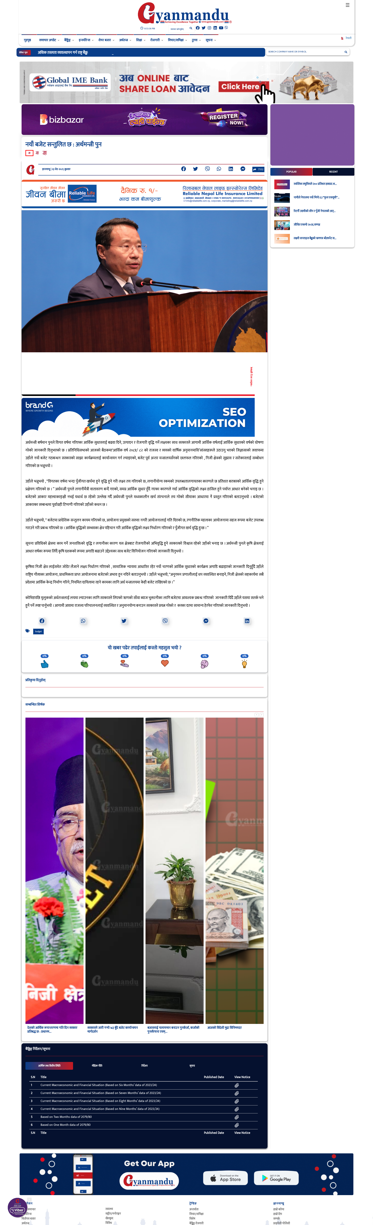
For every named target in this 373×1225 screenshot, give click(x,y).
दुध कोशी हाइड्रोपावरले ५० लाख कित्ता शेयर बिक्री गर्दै (73, 52)
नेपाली (348, 38)
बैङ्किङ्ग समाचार (29, 1209)
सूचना (209, 40)
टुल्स (194, 40)
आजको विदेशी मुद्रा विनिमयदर (164, 1028)
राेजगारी (155, 40)
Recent (333, 172)
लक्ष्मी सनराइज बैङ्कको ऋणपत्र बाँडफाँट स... (315, 238)
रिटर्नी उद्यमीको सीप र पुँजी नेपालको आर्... (315, 211)
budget (38, 631)
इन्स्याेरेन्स (26, 1214)
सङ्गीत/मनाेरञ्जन (113, 1213)
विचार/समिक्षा (176, 40)
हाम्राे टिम (277, 1214)
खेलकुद (109, 1218)
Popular (291, 172)
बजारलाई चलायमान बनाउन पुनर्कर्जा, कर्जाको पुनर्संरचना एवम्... (113, 1030)
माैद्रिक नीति (97, 1066)
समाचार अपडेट (47, 40)
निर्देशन (144, 1066)
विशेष (192, 1218)
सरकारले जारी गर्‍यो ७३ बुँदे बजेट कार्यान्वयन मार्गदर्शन (52, 1030)
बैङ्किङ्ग (67, 40)
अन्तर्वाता (194, 1209)
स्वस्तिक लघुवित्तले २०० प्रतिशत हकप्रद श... (315, 184)
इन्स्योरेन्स (84, 40)
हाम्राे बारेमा (278, 1209)
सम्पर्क (276, 1218)
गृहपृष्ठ (27, 40)
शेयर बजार (104, 40)
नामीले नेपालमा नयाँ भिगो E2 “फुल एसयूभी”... (316, 198)
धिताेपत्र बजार (29, 1218)
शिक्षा (139, 40)
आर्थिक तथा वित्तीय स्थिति (49, 1066)
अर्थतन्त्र (123, 40)
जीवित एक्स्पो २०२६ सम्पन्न (307, 225)
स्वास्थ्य (109, 1209)
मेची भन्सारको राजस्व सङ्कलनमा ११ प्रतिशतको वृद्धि (233, 1030)
